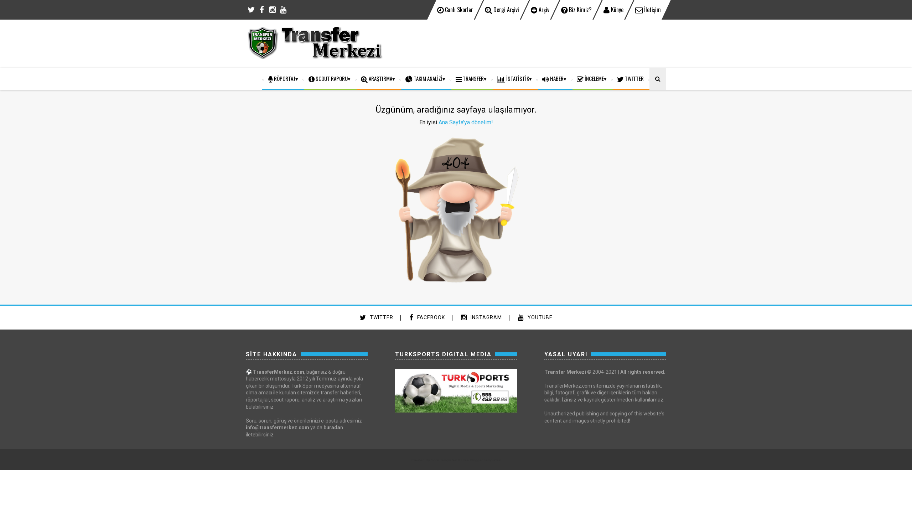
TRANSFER (473, 78)
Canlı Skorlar (458, 9)
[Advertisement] (536, 43)
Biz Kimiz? (580, 9)
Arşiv (543, 9)
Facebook (430, 317)
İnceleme (594, 78)
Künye (616, 9)
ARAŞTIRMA (380, 78)
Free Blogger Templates (481, 460)
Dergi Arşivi (505, 9)
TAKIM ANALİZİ (427, 78)
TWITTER (634, 78)
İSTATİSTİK (517, 78)
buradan (333, 427)
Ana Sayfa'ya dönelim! (466, 122)
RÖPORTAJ (284, 78)
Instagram (485, 317)
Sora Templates (444, 460)
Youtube (539, 317)
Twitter (380, 317)
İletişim (652, 9)
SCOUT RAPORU (331, 78)
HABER (556, 78)
